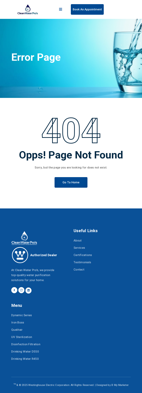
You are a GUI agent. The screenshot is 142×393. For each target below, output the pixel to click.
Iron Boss (17, 322)
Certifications (83, 255)
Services (79, 248)
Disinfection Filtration (25, 344)
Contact (79, 269)
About (78, 240)
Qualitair (17, 330)
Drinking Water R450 (25, 359)
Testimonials (82, 262)
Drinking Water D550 (25, 351)
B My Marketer (120, 385)
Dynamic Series (21, 315)
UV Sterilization (21, 337)
